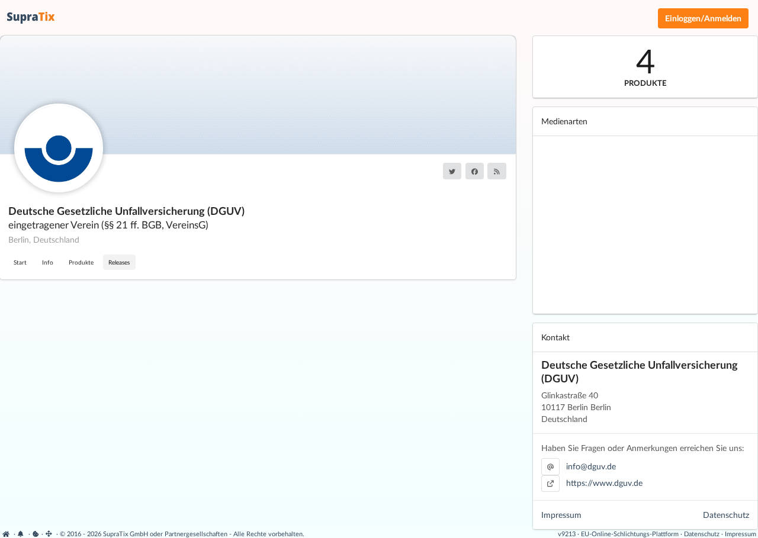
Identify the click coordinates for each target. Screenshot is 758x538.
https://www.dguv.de (604, 483)
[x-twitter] (452, 171)
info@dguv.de (591, 466)
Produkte (81, 262)
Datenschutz (726, 515)
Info (47, 262)
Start (20, 262)
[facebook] (474, 171)
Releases (119, 262)
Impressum (561, 515)
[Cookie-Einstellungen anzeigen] (36, 533)
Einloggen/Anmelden (703, 18)
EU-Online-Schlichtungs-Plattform (630, 533)
